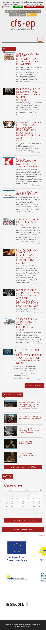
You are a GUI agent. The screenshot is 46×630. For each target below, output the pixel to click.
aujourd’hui (36, 513)
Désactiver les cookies (34, 7)
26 (18, 507)
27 (7, 495)
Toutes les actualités (34, 385)
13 (23, 501)
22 (34, 504)
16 (39, 501)
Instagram (36, 11)
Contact (33, 15)
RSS (13, 15)
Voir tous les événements (23, 520)
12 (17, 501)
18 (12, 504)
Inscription (12, 11)
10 (7, 501)
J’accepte (18, 7)
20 (23, 504)
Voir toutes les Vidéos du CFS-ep (23, 467)
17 (7, 504)
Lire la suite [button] (36, 83)
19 (17, 504)
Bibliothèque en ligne (23, 529)
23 (39, 504)
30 (23, 495)
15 (33, 501)
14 (28, 501)
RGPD (22, 15)
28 (12, 495)
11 (12, 501)
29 (17, 495)
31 (28, 495)
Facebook (24, 11)
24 (7, 507)
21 (28, 504)
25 (12, 507)
